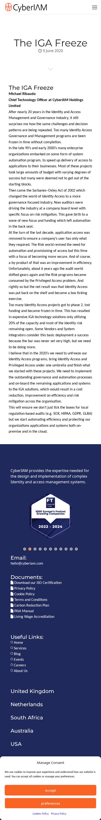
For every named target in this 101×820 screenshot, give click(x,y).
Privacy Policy (58, 813)
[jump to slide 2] (29, 549)
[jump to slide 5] (45, 549)
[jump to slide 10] (71, 549)
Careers (19, 665)
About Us (20, 671)
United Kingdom (32, 691)
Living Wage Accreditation (33, 617)
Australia (22, 731)
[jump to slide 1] (24, 549)
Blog (17, 654)
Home (18, 643)
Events (18, 660)
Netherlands (27, 704)
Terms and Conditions (30, 600)
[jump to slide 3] (35, 549)
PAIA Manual (23, 611)
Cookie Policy (24, 594)
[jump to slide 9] (66, 549)
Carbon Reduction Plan (31, 605)
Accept (50, 790)
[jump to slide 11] (76, 549)
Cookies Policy (41, 813)
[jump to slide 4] (40, 549)
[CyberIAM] (26, 7)
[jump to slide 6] (50, 549)
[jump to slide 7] (55, 549)
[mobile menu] (95, 7)
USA (16, 744)
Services (19, 648)
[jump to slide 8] (60, 549)
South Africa (27, 717)
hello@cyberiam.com (27, 564)
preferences (50, 803)
